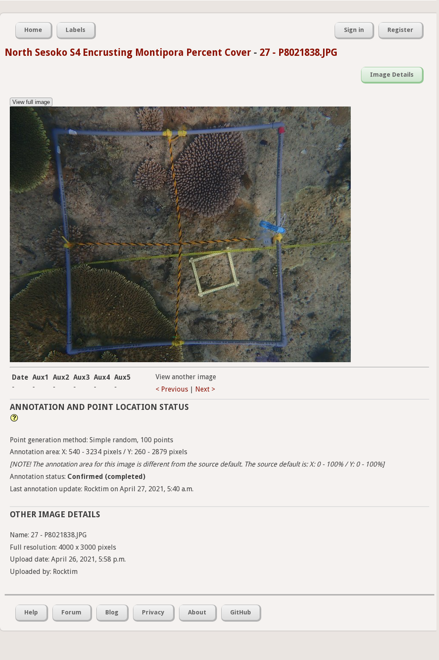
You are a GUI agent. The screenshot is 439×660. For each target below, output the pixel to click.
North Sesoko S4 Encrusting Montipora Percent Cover (128, 52)
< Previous (172, 389)
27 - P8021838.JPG (299, 52)
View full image (31, 102)
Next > (205, 389)
